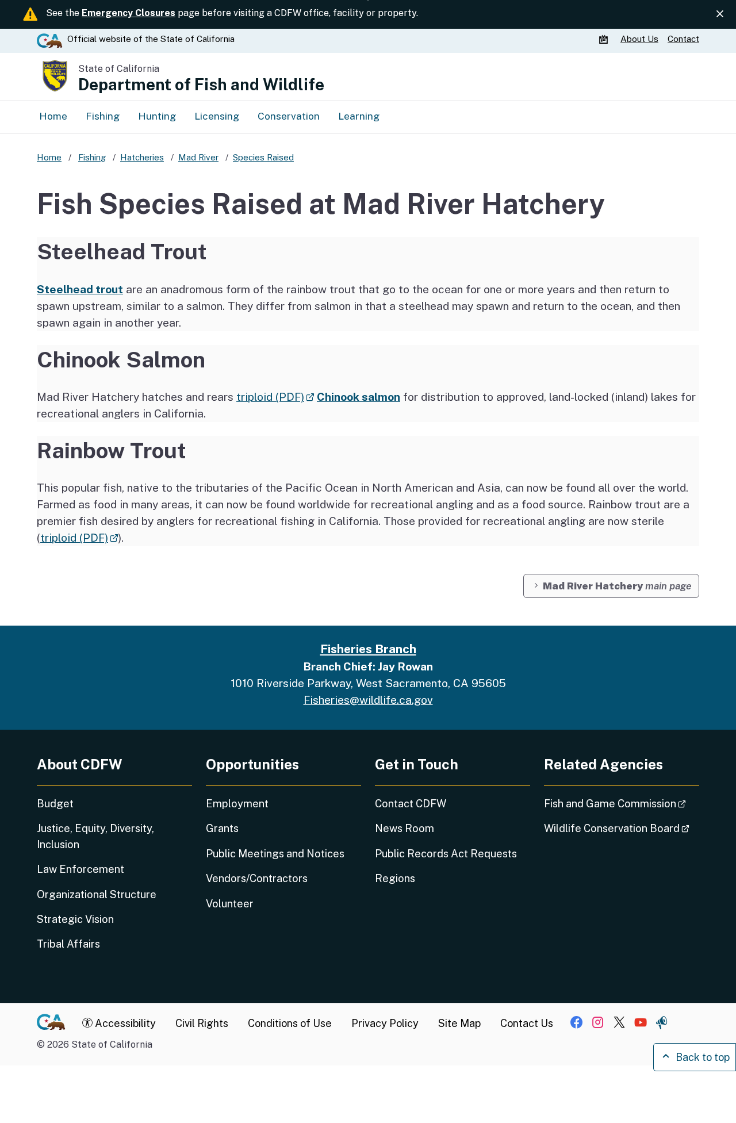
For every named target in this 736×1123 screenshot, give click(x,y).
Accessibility (124, 1023)
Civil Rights (201, 1023)
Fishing (103, 116)
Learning (358, 116)
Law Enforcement (80, 869)
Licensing (216, 116)
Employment (237, 804)
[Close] (720, 14)
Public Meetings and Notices (275, 854)
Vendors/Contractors (257, 878)
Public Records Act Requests (446, 854)
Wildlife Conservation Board (621, 828)
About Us (639, 39)
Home (53, 116)
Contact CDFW (410, 804)
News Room (404, 828)
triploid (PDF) (275, 396)
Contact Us (526, 1023)
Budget (55, 804)
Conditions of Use (290, 1023)
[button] (611, 586)
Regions (395, 878)
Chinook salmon (358, 396)
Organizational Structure (96, 894)
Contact (683, 39)
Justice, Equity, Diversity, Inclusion (95, 836)
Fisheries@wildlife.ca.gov (368, 699)
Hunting (157, 116)
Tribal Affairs (68, 944)
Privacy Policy (385, 1023)
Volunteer (230, 904)
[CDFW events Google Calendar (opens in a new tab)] (605, 39)
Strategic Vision (75, 919)
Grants (222, 828)
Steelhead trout (80, 289)
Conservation (289, 116)
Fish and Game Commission (621, 803)
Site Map (459, 1023)
